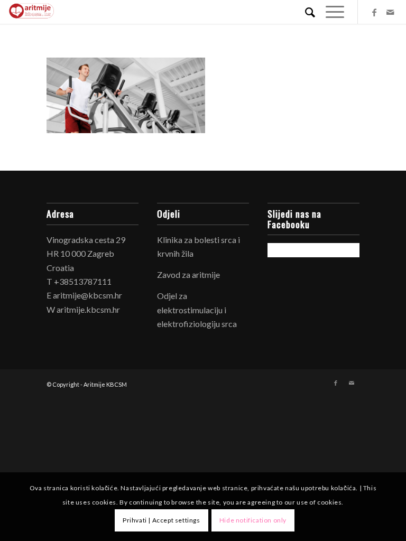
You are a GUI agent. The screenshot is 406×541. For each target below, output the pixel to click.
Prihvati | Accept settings (161, 520)
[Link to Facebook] (374, 12)
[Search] (304, 12)
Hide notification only (253, 520)
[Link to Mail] (390, 12)
